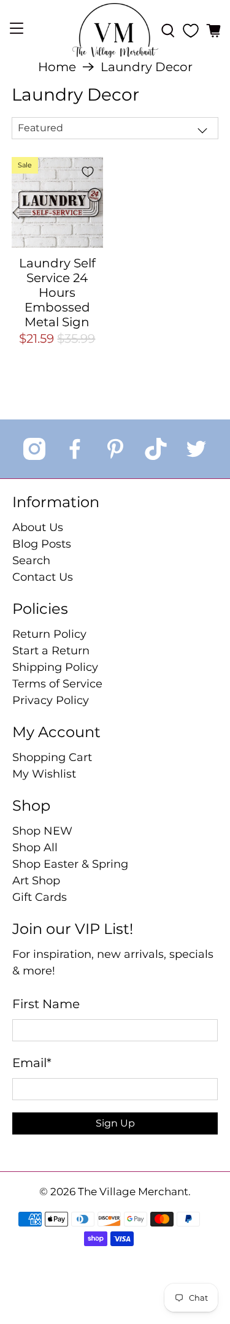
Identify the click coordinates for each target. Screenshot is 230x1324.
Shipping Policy (55, 667)
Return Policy (49, 634)
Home (57, 67)
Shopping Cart (52, 757)
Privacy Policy (50, 700)
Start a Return (51, 650)
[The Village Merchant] (115, 30)
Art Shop (36, 880)
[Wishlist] (190, 30)
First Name (46, 1004)
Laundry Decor (147, 67)
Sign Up (115, 1123)
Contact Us (42, 577)
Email (32, 1062)
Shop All (35, 847)
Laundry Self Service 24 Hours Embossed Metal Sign (57, 292)
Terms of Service (57, 684)
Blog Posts (41, 544)
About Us (37, 527)
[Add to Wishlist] (87, 171)
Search (31, 560)
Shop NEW (42, 831)
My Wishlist (44, 774)
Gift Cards (39, 897)
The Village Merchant (133, 1191)
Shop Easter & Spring (70, 864)
